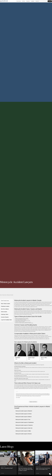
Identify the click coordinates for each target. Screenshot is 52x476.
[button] (18, 1)
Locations (32, 1)
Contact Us (37, 1)
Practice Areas (18, 1)
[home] (4, 1)
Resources (28, 1)
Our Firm (23, 1)
